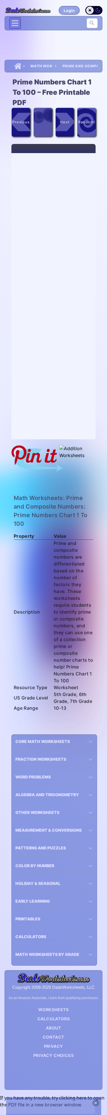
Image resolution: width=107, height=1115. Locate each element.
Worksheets (53, 1009)
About (53, 1027)
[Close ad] (95, 1103)
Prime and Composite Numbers (80, 66)
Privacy (53, 1046)
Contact (53, 1037)
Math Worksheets (42, 66)
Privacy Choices (53, 1055)
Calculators (53, 1018)
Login (69, 10)
